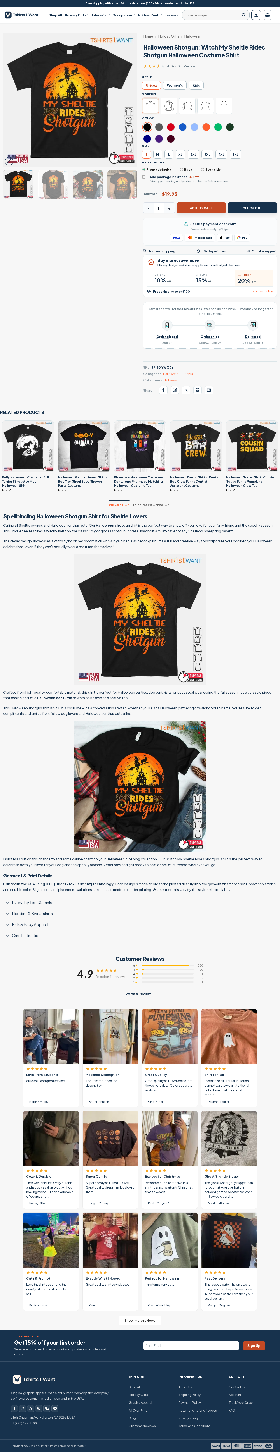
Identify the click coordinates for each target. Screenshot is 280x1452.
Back (188, 169)
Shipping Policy (190, 1395)
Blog (132, 1418)
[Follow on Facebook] (14, 1408)
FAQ (232, 1410)
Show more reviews (140, 1320)
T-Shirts (187, 374)
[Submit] (243, 15)
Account (235, 1395)
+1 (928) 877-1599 (24, 1423)
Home (148, 36)
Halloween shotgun (113, 525)
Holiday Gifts (75, 15)
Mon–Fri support (264, 251)
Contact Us (237, 1387)
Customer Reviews (142, 1426)
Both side (213, 169)
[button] (256, 15)
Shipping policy (263, 291)
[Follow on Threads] (30, 1408)
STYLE (147, 77)
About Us (185, 1387)
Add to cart (201, 208)
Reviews (171, 15)
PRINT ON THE (153, 162)
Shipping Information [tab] (151, 504)
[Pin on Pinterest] (197, 390)
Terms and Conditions (194, 1426)
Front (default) (159, 169)
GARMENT (150, 93)
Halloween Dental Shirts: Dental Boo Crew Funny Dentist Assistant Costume (194, 481)
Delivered (253, 337)
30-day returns (214, 251)
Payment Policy (190, 1402)
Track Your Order (241, 1402)
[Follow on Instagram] (22, 1408)
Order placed (167, 337)
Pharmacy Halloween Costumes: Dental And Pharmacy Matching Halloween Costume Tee (139, 481)
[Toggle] (7, 903)
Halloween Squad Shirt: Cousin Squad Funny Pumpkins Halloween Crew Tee (250, 481)
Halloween (192, 36)
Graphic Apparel (140, 1402)
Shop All (55, 15)
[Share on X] (186, 390)
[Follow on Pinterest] (38, 1408)
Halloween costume (54, 697)
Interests (99, 15)
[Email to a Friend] (209, 390)
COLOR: (149, 118)
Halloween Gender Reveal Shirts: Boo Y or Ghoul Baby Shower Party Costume (83, 481)
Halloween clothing (123, 859)
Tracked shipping (162, 251)
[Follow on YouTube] (54, 1408)
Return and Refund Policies (198, 1410)
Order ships (210, 337)
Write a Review (138, 994)
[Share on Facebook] (163, 390)
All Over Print (148, 15)
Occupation (122, 15)
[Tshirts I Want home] (37, 1379)
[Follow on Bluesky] (46, 1408)
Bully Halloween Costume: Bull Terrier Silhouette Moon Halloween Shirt (25, 481)
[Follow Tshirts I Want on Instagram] (175, 390)
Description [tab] (119, 504)
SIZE (145, 146)
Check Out (252, 208)
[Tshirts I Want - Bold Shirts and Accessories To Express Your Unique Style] (23, 15)
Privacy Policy (189, 1418)
